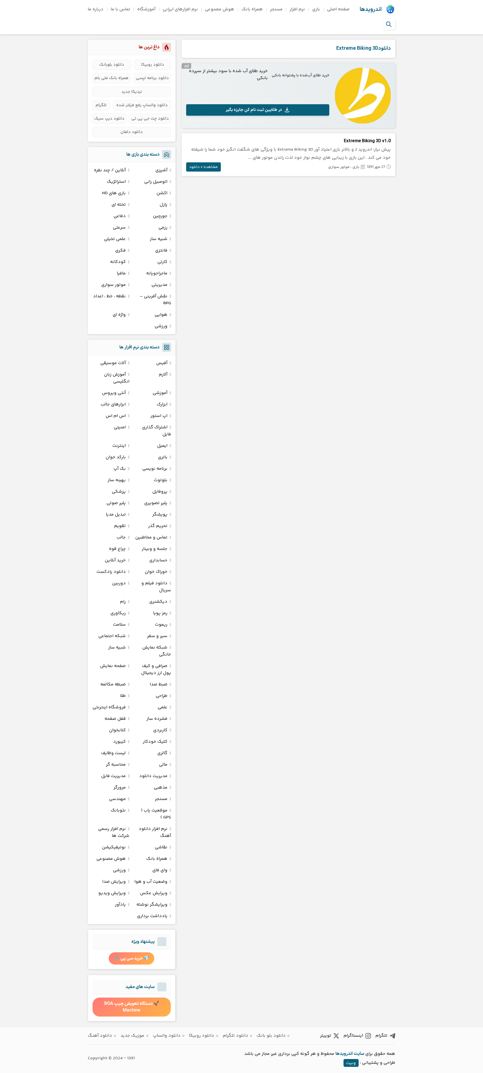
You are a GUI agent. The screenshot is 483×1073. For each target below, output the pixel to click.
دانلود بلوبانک (111, 64)
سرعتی (119, 227)
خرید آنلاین (115, 560)
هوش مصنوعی (219, 9)
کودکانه (118, 261)
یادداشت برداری (152, 916)
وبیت (351, 1062)
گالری (162, 753)
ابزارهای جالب (113, 404)
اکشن (162, 193)
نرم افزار (297, 9)
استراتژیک (116, 181)
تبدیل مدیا (116, 514)
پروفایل (159, 491)
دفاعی (119, 216)
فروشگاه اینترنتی (109, 707)
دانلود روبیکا (152, 64)
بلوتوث (160, 480)
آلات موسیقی (113, 363)
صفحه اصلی (338, 9)
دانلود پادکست (111, 571)
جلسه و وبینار (154, 548)
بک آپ (119, 468)
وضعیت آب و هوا (150, 881)
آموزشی (160, 393)
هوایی (161, 314)
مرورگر (119, 787)
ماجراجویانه (156, 273)
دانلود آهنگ (100, 1035)
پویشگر (159, 514)
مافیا (121, 273)
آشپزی (161, 170)
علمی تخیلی (115, 239)
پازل (163, 204)
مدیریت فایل (113, 776)
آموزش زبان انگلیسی (116, 378)
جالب (121, 537)
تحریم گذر (157, 526)
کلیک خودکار (155, 741)
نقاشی (161, 847)
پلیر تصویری (155, 503)
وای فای (159, 870)
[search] (389, 24)
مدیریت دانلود (153, 776)
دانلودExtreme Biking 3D (363, 48)
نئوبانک (118, 810)
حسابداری (158, 560)
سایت (359, 1053)
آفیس (161, 363)
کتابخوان (117, 730)
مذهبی (160, 787)
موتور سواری (339, 167)
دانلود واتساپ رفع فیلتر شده (142, 105)
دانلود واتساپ (167, 1035)
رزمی (162, 227)
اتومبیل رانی (155, 181)
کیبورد (119, 741)
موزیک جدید (132, 1035)
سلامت (119, 624)
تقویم (120, 526)
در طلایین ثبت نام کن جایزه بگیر (254, 110)
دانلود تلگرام (235, 1035)
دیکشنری (158, 601)
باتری (162, 457)
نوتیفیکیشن (114, 847)
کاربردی (160, 730)
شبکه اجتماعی (112, 636)
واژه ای (119, 314)
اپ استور (158, 415)
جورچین (160, 216)
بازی (316, 9)
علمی (162, 707)
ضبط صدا (158, 684)
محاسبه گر (116, 764)
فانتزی (161, 250)
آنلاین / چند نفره (110, 170)
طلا (123, 695)
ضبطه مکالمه (113, 684)
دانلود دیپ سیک (109, 118)
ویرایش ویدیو (112, 893)
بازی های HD (114, 193)
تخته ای (119, 204)
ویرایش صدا (114, 881)
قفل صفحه (115, 718)
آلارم (163, 374)
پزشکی (119, 491)
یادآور (120, 904)
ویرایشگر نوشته (151, 904)
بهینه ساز (117, 480)
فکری (120, 250)
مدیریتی (159, 284)
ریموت (161, 624)
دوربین (119, 583)
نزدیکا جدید (131, 92)
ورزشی (161, 326)
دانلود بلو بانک (271, 1035)
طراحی (161, 695)
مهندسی (117, 799)
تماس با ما (120, 9)
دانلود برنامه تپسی (152, 78)
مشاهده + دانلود (203, 167)
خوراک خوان (156, 571)
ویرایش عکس (153, 893)
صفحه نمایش (113, 666)
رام (123, 601)
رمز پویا (160, 613)
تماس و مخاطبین (151, 537)
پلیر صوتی (116, 503)
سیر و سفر (157, 636)
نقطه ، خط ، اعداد (109, 296)
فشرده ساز (156, 718)
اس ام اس (116, 415)
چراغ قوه (117, 548)
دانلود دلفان (131, 132)
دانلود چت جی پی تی (150, 118)
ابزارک (162, 404)
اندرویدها (371, 9)
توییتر (325, 1035)
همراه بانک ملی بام (111, 78)
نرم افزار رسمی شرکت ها (113, 832)
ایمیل (162, 445)
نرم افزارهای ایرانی (180, 9)
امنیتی (120, 427)
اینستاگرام (353, 1035)
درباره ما (95, 9)
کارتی (162, 261)
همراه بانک (252, 9)
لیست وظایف (113, 753)
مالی (163, 764)
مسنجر (276, 9)
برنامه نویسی (154, 468)
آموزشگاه (146, 9)
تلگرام (101, 105)
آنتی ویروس (114, 393)
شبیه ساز (158, 239)
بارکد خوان (116, 457)
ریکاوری (118, 613)
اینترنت (119, 445)
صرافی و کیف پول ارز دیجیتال (156, 669)
